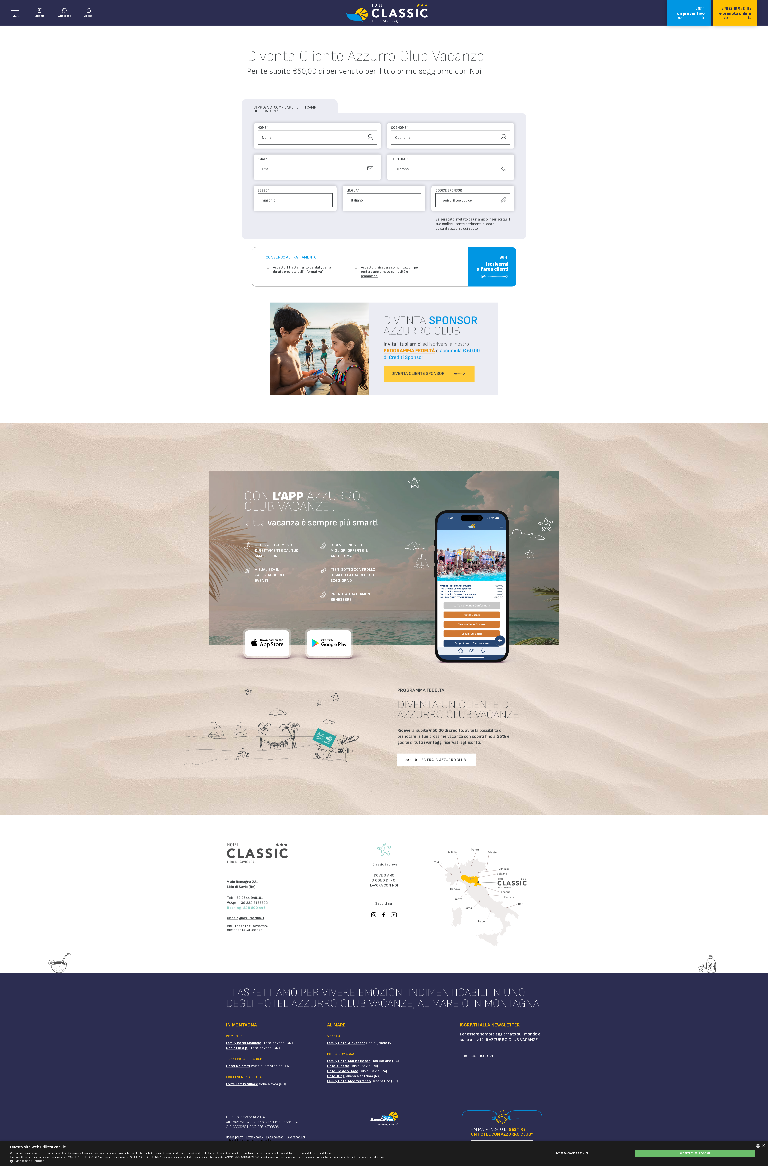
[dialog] (384, 1153)
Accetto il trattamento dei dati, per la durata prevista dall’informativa (302, 269)
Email (262, 159)
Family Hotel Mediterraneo (349, 1081)
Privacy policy (254, 1137)
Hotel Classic (338, 1066)
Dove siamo (384, 875)
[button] (197, 1161)
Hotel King (336, 1076)
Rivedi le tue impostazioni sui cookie (250, 1140)
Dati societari (274, 1137)
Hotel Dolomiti (238, 1066)
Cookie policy (234, 1137)
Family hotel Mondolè (243, 1043)
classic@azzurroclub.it (245, 918)
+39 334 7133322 (253, 903)
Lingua (353, 190)
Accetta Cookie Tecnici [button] (572, 1153)
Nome (263, 128)
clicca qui (379, 1157)
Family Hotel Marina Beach (349, 1061)
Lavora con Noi (384, 885)
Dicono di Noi (384, 880)
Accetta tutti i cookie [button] (695, 1153)
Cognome (399, 128)
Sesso (263, 190)
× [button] (763, 1145)
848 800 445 (254, 908)
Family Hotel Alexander (346, 1043)
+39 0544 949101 (248, 898)
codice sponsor (448, 190)
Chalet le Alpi (237, 1048)
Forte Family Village (242, 1084)
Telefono (399, 159)
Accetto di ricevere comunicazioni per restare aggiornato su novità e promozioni (390, 271)
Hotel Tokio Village (342, 1071)
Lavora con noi (296, 1137)
